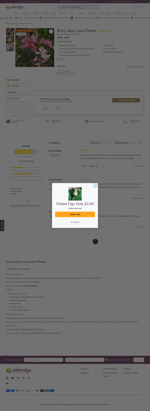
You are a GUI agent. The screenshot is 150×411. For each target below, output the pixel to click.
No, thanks (75, 222)
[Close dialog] (95, 185)
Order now (75, 214)
